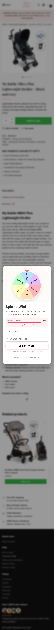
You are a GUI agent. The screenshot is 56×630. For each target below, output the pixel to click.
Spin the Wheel (27, 345)
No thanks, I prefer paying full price (26, 357)
